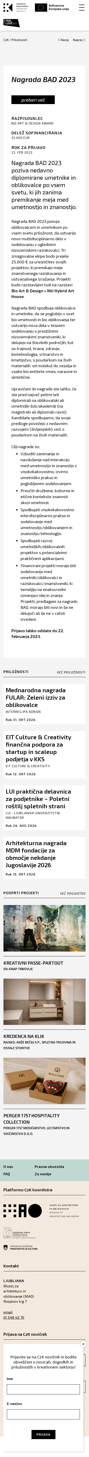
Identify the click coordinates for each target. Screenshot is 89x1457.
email (8, 1312)
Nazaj (65, 40)
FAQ (6, 1174)
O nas (8, 1166)
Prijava (43, 1434)
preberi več (33, 99)
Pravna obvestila (49, 1166)
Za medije (43, 1174)
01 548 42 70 (13, 1317)
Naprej (77, 40)
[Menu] (81, 7)
